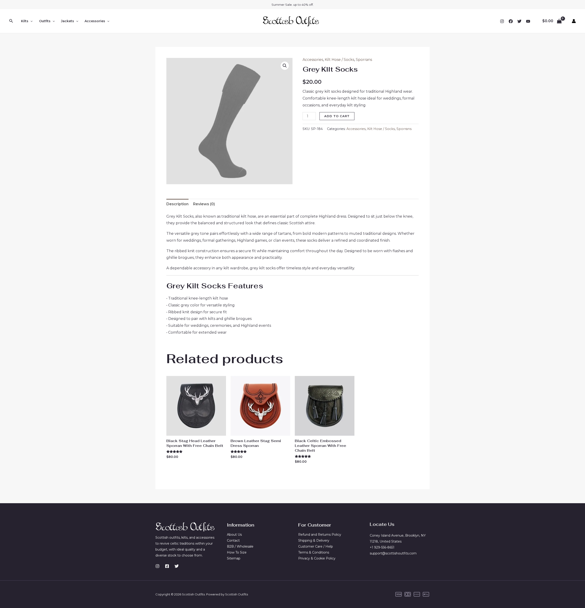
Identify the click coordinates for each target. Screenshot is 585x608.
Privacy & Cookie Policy (316, 558)
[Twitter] (519, 21)
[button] (11, 21)
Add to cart (337, 116)
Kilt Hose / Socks (339, 59)
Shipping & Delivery (313, 540)
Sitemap (233, 558)
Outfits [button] (45, 21)
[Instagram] (502, 21)
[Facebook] (511, 21)
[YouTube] (528, 21)
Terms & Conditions (313, 552)
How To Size (237, 552)
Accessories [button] (95, 21)
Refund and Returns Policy (319, 534)
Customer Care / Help (315, 546)
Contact (233, 540)
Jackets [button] (67, 21)
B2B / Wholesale (240, 546)
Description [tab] (177, 204)
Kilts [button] (24, 21)
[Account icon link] (574, 21)
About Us (234, 534)
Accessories (313, 59)
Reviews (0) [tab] (204, 204)
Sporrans (364, 59)
